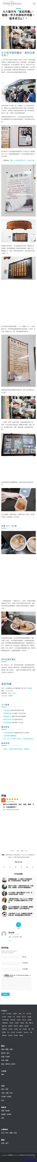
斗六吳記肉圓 (15, 855)
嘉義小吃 (31, 1023)
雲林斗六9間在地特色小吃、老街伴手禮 (22, 160)
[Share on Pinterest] (15, 867)
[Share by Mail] (27, 867)
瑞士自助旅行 (19, 1032)
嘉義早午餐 (4, 1026)
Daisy (25, 850)
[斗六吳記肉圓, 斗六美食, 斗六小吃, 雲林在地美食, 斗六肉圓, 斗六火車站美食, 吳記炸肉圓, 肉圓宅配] (18, 37)
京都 (7, 1093)
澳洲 (2, 1074)
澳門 (33, 1029)
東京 (2, 1089)
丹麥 (2, 1060)
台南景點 (29, 1020)
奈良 (11, 1093)
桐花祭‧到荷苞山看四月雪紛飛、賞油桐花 (16, 749)
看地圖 (29, 688)
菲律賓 (9, 1114)
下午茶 (3, 1013)
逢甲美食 (10, 1035)
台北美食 (29, 1016)
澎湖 (2, 1143)
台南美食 (17, 1023)
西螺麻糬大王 (7, 716)
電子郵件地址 (25, 963)
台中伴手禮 (28, 1013)
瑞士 (8, 1032)
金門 (7, 1143)
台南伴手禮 (12, 1020)
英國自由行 (4, 1035)
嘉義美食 (21, 1026)
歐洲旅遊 (25, 1029)
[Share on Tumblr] (21, 867)
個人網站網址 (25, 969)
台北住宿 (18, 1016)
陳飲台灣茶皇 (7, 719)
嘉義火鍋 (16, 1026)
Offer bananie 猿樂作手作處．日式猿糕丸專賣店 (18, 739)
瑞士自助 (13, 1032)
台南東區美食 (5, 1023)
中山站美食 (9, 1013)
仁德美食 (15, 1013)
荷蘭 (2, 1057)
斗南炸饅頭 (6, 736)
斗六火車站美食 (29, 855)
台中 (24, 1013)
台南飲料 (22, 1023)
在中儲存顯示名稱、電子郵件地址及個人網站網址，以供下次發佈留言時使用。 (17, 975)
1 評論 (17, 850)
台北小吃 (24, 1016)
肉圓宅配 (19, 857)
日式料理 (10, 1029)
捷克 (2, 1064)
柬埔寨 (3, 1114)
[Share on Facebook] (4, 867)
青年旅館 (16, 1035)
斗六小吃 (22, 855)
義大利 (3, 1053)
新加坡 (8, 1111)
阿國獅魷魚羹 (7, 713)
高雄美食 (21, 1035)
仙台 (2, 1100)
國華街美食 (4, 1029)
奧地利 (8, 1064)
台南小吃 (24, 1020)
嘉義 (27, 1023)
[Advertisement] (18, 303)
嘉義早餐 (10, 1026)
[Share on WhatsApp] (10, 867)
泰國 (2, 1111)
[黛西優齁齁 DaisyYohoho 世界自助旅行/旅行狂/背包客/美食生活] (15, 3)
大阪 (2, 1093)
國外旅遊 (26, 1026)
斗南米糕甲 (6, 710)
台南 (15, 1133)
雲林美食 (18, 9)
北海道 (19, 1013)
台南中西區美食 (5, 1020)
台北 (14, 1016)
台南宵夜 (18, 1020)
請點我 (11, 696)
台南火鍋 (11, 1023)
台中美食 (9, 1016)
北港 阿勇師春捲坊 (9, 733)
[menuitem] (33, 3)
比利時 (8, 1057)
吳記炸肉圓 (9, 855)
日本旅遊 (16, 1029)
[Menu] (33, 3)
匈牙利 (13, 1064)
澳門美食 (4, 1032)
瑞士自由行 (26, 1032)
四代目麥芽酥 (7, 722)
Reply (10, 940)
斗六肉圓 (14, 857)
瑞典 (7, 1060)
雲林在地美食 (25, 857)
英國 (31, 1032)
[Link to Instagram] (33, 867)
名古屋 (3, 1097)
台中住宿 (4, 1016)
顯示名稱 (24, 956)
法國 (29, 1029)
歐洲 (20, 1029)
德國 (7, 1049)
